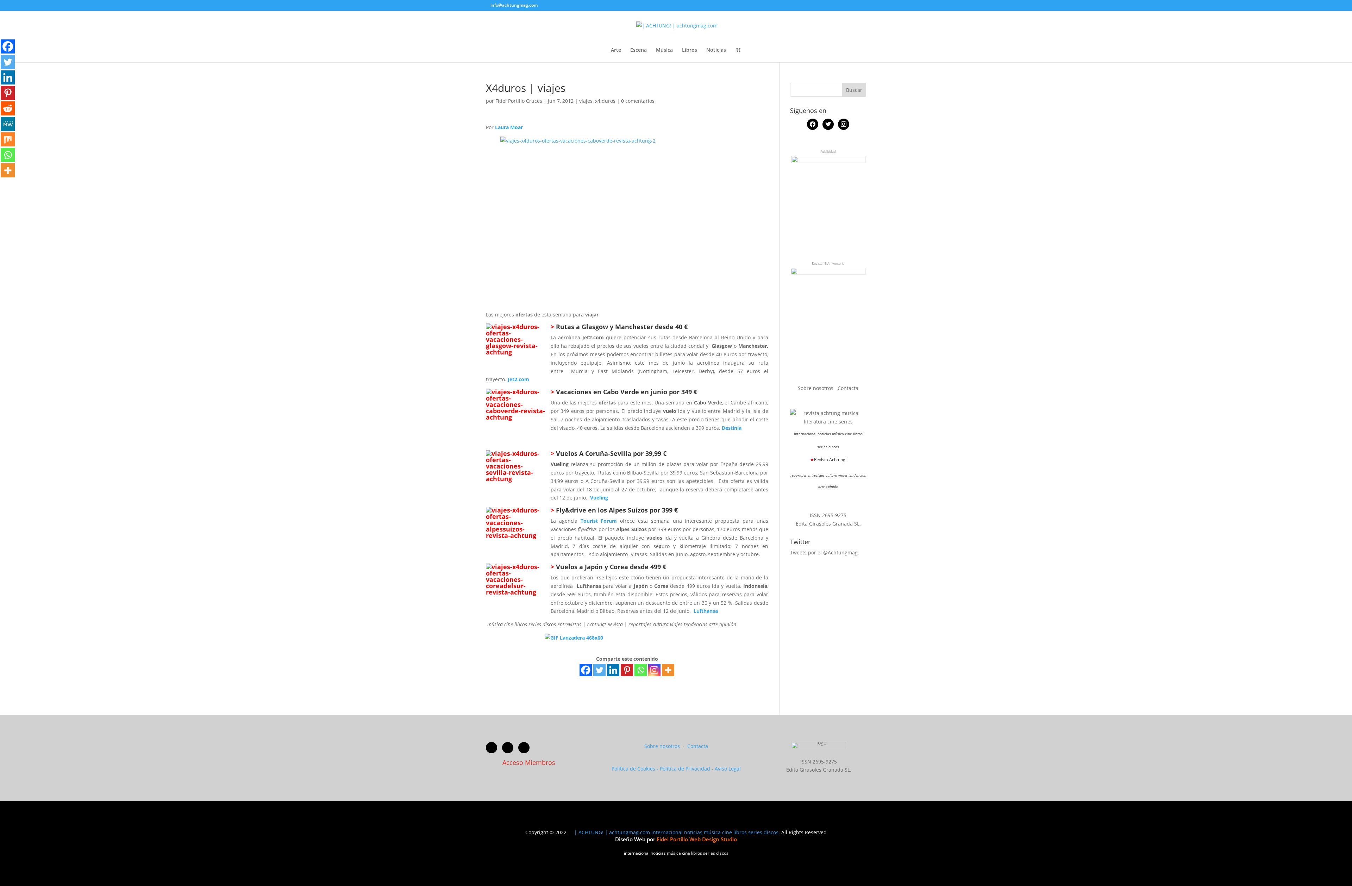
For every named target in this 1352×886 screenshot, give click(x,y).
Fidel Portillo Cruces (518, 101)
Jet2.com (518, 379)
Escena (638, 50)
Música (664, 50)
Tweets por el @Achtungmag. (824, 552)
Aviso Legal (728, 768)
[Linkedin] (613, 670)
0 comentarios (638, 101)
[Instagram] (654, 670)
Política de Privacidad (685, 768)
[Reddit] (8, 108)
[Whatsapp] (640, 670)
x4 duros (605, 101)
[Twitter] (599, 670)
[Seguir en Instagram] (524, 747)
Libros (689, 50)
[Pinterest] (627, 670)
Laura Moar (509, 127)
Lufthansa (706, 611)
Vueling (599, 497)
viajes (586, 101)
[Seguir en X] (507, 747)
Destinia (731, 428)
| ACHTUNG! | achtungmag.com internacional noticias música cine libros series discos (676, 832)
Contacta (848, 388)
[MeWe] (8, 124)
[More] (668, 670)
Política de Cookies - (636, 768)
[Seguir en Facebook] (491, 747)
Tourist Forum (599, 520)
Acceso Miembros (528, 762)
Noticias (716, 50)
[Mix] (8, 139)
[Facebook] (586, 670)
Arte (616, 50)
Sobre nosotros (816, 388)
